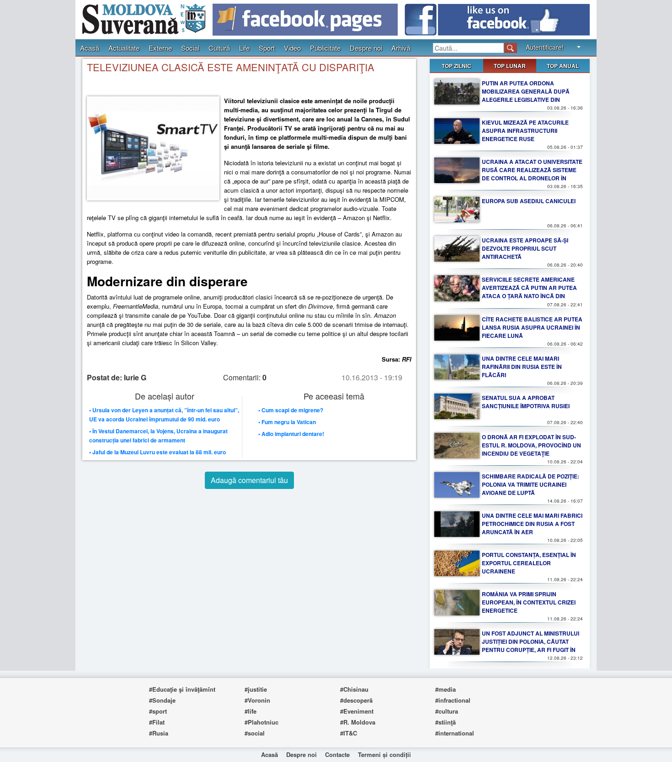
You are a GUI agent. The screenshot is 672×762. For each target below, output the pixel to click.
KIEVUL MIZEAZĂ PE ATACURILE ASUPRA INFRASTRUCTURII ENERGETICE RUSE (525, 130)
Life (244, 48)
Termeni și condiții (384, 754)
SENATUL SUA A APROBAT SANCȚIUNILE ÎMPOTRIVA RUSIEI (526, 402)
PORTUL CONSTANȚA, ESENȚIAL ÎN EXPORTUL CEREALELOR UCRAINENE (529, 563)
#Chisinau (354, 689)
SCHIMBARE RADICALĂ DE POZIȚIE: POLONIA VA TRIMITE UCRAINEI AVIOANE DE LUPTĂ (530, 484)
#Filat (157, 722)
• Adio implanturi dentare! (291, 434)
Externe (160, 48)
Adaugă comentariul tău (249, 480)
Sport (267, 48)
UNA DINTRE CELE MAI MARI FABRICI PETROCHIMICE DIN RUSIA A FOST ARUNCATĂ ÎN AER (532, 523)
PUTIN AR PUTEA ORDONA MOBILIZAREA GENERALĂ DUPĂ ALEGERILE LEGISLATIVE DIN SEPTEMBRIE (526, 95)
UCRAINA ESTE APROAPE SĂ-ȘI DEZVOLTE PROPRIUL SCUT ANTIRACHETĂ (525, 248)
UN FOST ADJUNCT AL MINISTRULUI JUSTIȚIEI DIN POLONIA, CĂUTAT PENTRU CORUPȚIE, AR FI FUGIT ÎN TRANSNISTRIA (530, 645)
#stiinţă (445, 722)
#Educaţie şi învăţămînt (182, 689)
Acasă (89, 48)
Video (292, 48)
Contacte (337, 754)
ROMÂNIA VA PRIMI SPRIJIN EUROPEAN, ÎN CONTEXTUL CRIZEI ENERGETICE (529, 602)
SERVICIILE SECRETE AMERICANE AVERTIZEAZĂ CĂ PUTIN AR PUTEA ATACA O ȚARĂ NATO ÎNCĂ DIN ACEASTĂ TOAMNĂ (529, 291)
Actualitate (123, 48)
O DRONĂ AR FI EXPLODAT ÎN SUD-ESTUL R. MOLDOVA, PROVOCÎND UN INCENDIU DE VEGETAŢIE (531, 445)
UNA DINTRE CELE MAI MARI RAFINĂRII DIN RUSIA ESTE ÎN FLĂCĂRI (522, 366)
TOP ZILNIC (456, 66)
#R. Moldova (357, 722)
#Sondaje (162, 700)
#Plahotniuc (261, 722)
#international (454, 733)
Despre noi (366, 48)
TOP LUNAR (510, 66)
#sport (158, 711)
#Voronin (257, 700)
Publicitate (325, 48)
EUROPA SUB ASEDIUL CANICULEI (529, 201)
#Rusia (158, 733)
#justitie (256, 689)
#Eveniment (356, 711)
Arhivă (401, 48)
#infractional (452, 700)
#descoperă (356, 700)
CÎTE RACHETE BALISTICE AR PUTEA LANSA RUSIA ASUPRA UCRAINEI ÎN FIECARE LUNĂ (532, 327)
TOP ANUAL (563, 66)
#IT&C (348, 733)
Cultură (219, 48)
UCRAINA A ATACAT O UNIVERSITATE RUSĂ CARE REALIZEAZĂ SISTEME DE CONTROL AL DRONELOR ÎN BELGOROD (532, 174)
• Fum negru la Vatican (287, 422)
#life (250, 711)
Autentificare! (545, 47)
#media (445, 689)
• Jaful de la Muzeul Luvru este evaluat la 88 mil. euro (157, 452)
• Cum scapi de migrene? (290, 410)
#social (255, 733)
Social (190, 48)
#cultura (446, 711)
